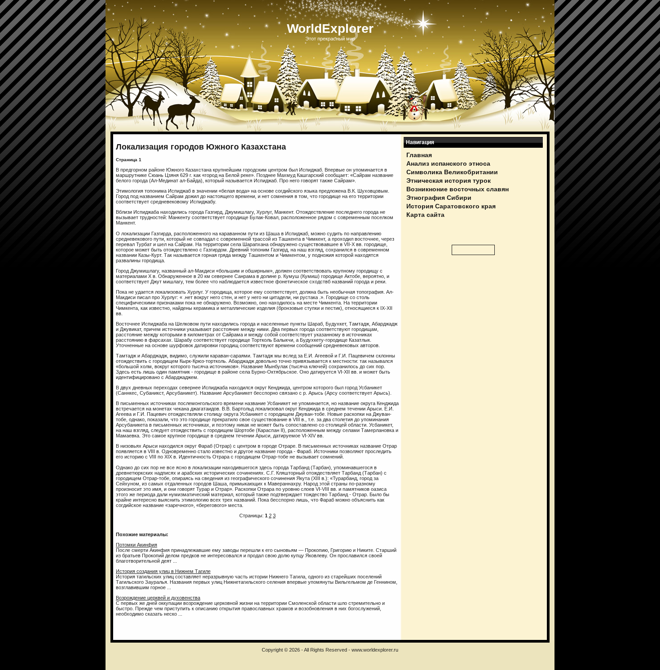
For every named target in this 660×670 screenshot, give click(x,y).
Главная (419, 155)
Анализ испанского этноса (448, 163)
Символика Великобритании (452, 172)
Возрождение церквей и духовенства (158, 597)
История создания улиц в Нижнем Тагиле (163, 571)
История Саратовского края (451, 206)
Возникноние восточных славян (457, 189)
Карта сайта (425, 214)
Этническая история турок (448, 180)
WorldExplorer (330, 28)
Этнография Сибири (438, 197)
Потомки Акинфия (136, 544)
